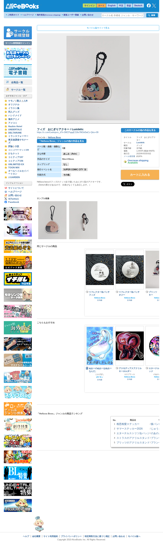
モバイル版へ (134, 536)
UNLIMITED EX (16, 164)
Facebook (13, 202)
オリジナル (13, 104)
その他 (66, 175)
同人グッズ (13, 112)
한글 (129, 5)
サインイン (89, 5)
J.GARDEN (14, 177)
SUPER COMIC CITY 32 (74, 169)
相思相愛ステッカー (128, 423)
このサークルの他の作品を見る (140, 130)
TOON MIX (13, 167)
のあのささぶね (130, 374)
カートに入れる (140, 174)
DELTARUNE (15, 133)
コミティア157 (15, 157)
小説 (17, 146)
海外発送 (48, 15)
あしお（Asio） (70, 153)
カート (101, 5)
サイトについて (16, 188)
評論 (10, 146)
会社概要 (36, 536)
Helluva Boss (54, 137)
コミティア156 (15, 161)
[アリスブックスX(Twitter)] (154, 7)
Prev (89, 358)
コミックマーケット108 (18, 150)
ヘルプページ (28, 15)
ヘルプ (26, 536)
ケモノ (11, 101)
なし (65, 164)
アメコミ (12, 123)
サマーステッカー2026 (130, 428)
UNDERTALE (15, 129)
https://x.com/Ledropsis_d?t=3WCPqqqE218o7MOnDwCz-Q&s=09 (67, 132)
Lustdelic (140, 142)
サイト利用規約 (50, 536)
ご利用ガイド (13, 15)
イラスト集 (13, 108)
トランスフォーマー (18, 136)
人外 (25, 101)
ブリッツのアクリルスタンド (133, 442)
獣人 (19, 101)
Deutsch (138, 5)
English (112, 5)
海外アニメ (13, 119)
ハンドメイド (15, 115)
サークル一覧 (17, 89)
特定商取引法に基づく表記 (97, 536)
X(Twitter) (13, 199)
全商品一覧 (16, 82)
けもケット (13, 153)
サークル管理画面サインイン (17, 43)
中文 (121, 5)
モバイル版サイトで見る (98, 28)
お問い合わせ (87, 15)
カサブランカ (99, 374)
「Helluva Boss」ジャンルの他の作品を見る (61, 141)
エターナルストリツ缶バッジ (133, 433)
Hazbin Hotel (15, 126)
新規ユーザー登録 (71, 15)
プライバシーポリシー (71, 536)
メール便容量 (129, 156)
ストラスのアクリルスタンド (133, 437)
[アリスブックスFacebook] (149, 7)
